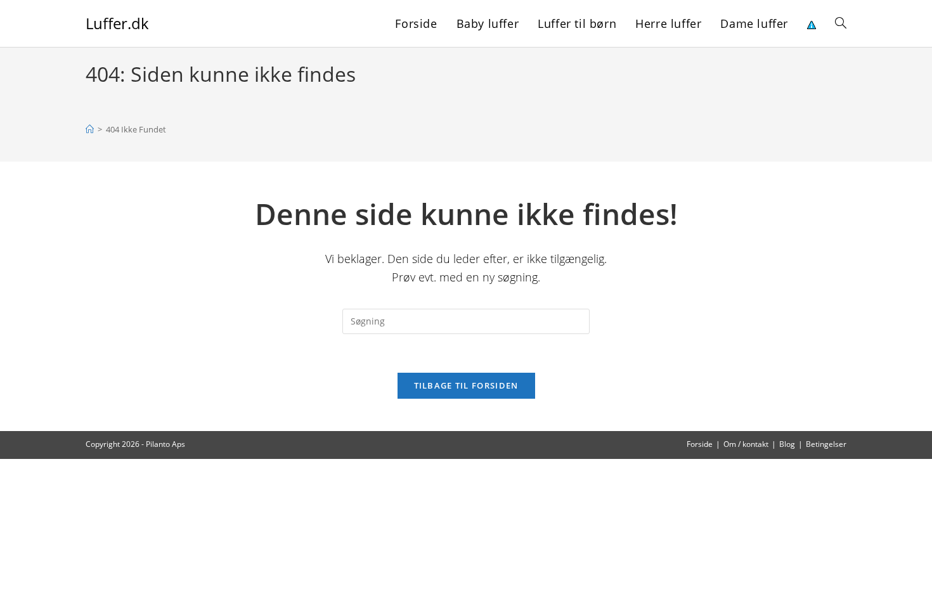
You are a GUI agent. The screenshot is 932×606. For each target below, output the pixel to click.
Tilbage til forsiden (466, 385)
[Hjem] (90, 129)
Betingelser (826, 444)
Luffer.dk (117, 23)
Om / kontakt (745, 444)
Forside (700, 444)
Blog (787, 444)
